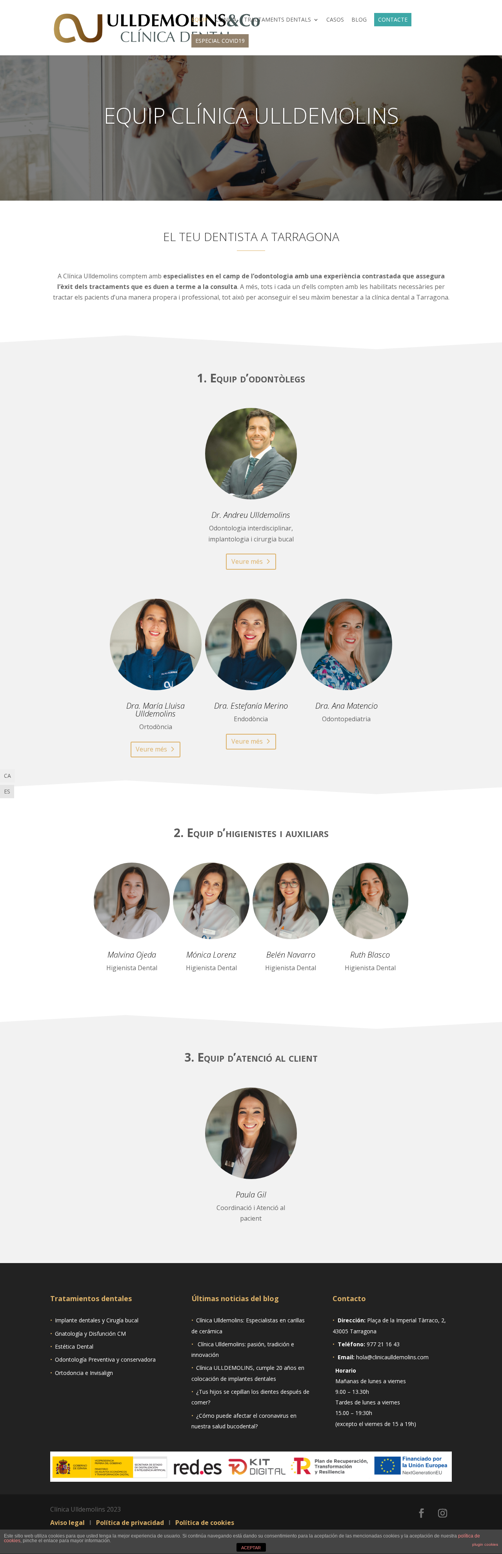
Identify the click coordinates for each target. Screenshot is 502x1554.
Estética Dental (74, 1346)
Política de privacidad (131, 1522)
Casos (335, 19)
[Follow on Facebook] (422, 1513)
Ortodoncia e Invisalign (84, 1373)
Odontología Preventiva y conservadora (105, 1359)
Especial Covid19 (220, 40)
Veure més (247, 561)
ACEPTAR (251, 1547)
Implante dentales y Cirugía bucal (96, 1320)
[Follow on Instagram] (443, 1513)
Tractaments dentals (277, 19)
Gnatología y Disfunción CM (90, 1333)
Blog (359, 19)
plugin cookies (485, 1544)
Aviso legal (68, 1522)
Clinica (225, 19)
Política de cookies (204, 1522)
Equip (199, 19)
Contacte (392, 19)
